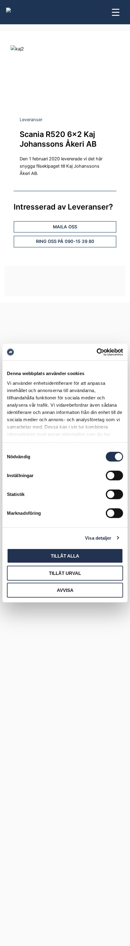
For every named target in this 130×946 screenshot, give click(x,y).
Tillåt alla (65, 555)
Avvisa (65, 590)
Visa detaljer (98, 537)
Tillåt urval (65, 572)
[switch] (114, 475)
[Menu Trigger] (115, 12)
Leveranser (31, 119)
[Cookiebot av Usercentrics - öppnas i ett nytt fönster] (96, 352)
